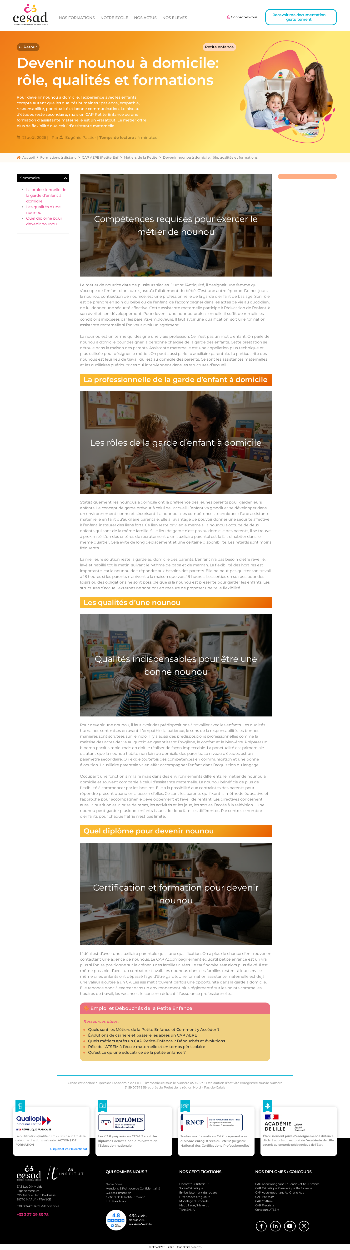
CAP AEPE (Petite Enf (100, 157)
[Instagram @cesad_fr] (304, 1226)
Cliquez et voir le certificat (68, 1149)
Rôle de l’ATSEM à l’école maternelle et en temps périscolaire (146, 1046)
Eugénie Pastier (80, 137)
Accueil (28, 157)
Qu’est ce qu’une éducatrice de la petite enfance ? (137, 1052)
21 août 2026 (34, 137)
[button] (301, 17)
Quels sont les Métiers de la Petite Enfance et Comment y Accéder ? (154, 1029)
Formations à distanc (58, 157)
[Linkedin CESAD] (275, 1226)
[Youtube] (290, 1226)
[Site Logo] (30, 14)
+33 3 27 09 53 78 (33, 1214)
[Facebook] (261, 1226)
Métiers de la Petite (140, 157)
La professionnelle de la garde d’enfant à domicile (46, 195)
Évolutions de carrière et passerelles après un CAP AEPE (142, 1035)
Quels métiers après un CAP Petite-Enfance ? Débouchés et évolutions (156, 1041)
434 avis (137, 1215)
